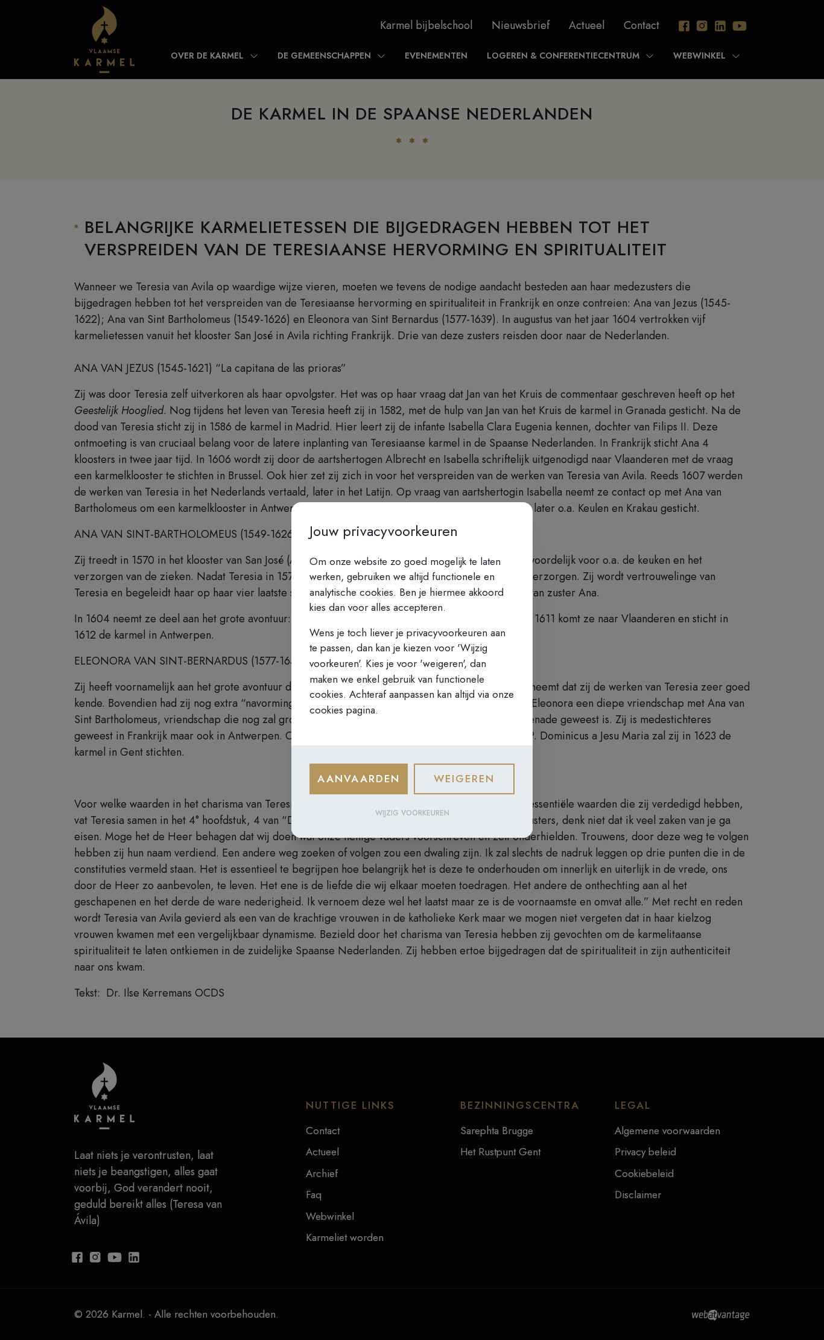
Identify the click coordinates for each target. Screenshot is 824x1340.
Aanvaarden (358, 778)
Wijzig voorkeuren (412, 813)
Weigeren (464, 778)
